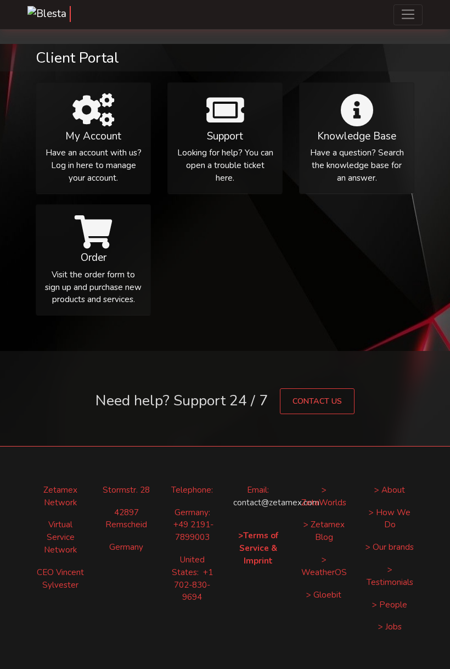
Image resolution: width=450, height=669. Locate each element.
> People (389, 604)
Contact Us (317, 401)
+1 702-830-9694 (193, 585)
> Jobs (390, 626)
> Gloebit (323, 594)
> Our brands (389, 547)
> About (389, 489)
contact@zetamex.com (276, 502)
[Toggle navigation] (408, 14)
